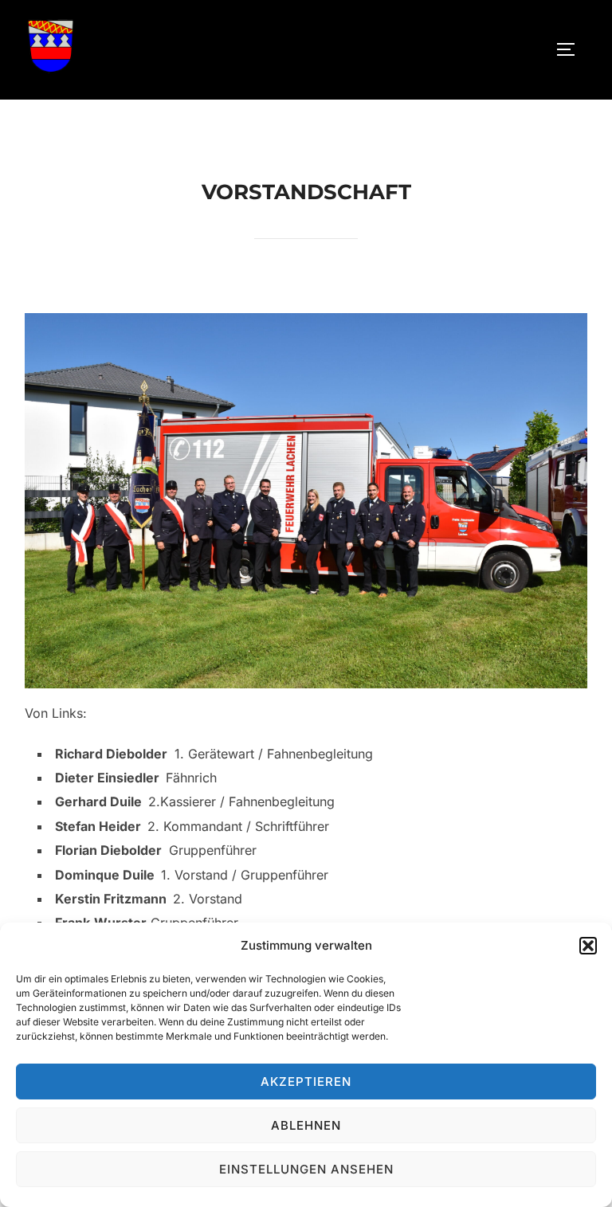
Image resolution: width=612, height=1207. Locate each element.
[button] (588, 946)
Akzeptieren (306, 1081)
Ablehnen (306, 1125)
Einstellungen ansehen (306, 1169)
